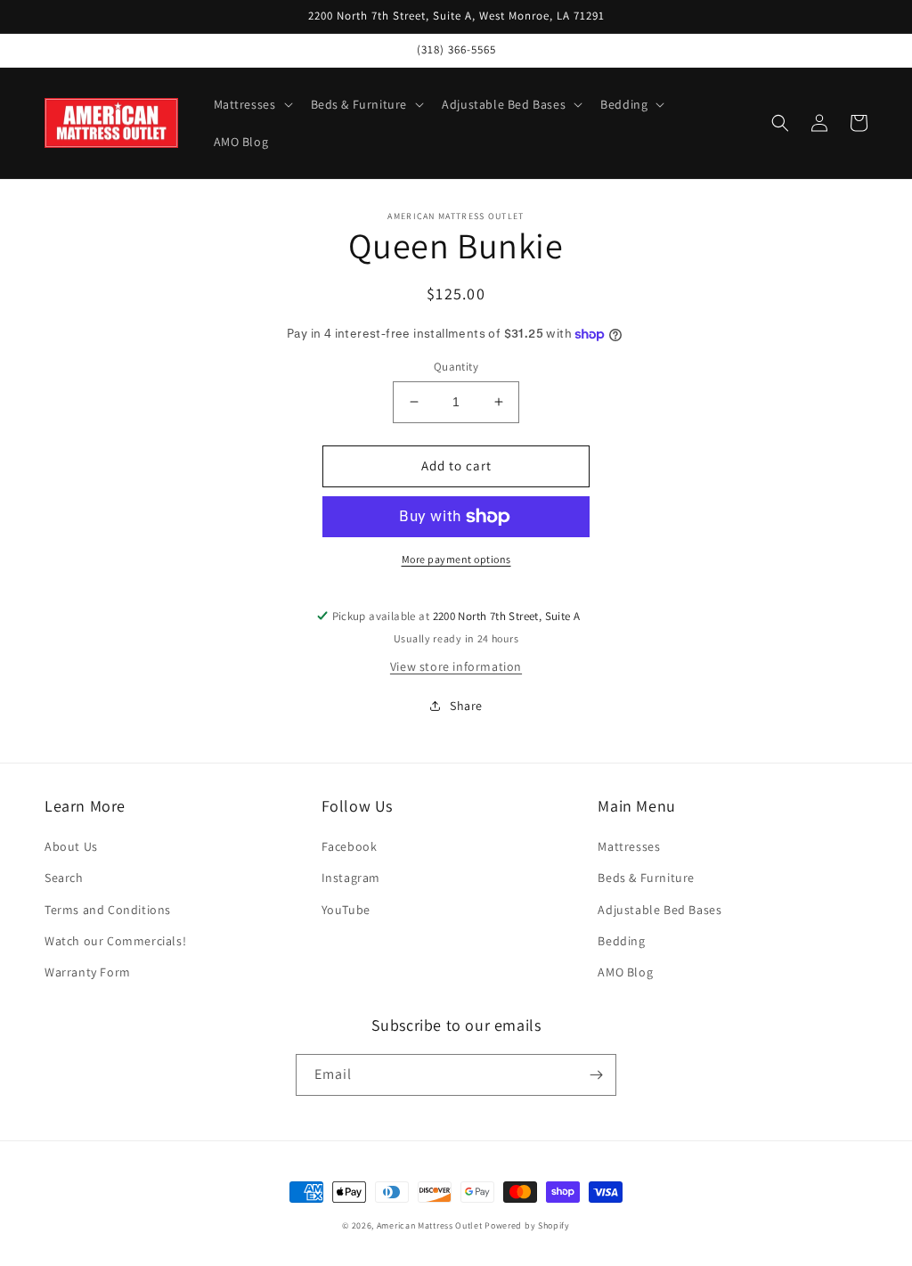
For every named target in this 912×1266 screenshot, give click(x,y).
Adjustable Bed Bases (659, 910)
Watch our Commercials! (115, 941)
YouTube (346, 910)
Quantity (456, 366)
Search (64, 878)
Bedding (621, 941)
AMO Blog (625, 972)
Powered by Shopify (527, 1225)
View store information (456, 666)
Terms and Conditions (108, 910)
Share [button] (466, 706)
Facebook (350, 846)
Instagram (351, 878)
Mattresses (629, 846)
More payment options (456, 559)
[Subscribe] (595, 1075)
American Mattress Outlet (430, 1225)
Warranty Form (88, 972)
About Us (71, 846)
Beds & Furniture (646, 878)
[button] (251, 104)
